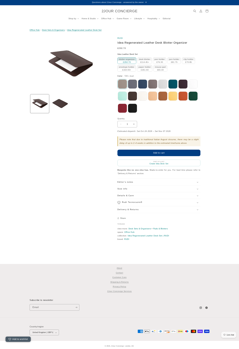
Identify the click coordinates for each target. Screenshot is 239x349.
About (119, 268)
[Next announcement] (208, 2)
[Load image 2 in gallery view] (59, 103)
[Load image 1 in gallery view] (39, 103)
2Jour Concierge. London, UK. (122, 346)
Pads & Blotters (160, 229)
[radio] (126, 60)
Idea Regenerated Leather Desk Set (84, 30)
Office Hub (35, 30)
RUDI (120, 38)
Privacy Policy (119, 287)
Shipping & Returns (119, 282)
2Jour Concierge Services (119, 291)
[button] (73, 18)
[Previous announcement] (31, 2)
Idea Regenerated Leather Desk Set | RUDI (148, 236)
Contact (119, 273)
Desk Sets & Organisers (53, 30)
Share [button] (123, 218)
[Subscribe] (76, 307)
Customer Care (119, 277)
